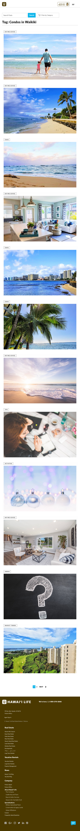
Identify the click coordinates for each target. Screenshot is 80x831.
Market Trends (10, 625)
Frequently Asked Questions (12, 815)
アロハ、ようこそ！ (10, 750)
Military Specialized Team (13, 805)
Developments (8, 748)
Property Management (10, 766)
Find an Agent (8, 784)
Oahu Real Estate (9, 736)
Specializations (10, 802)
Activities (8, 463)
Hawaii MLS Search (10, 731)
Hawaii (7, 571)
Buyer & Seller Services (12, 797)
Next (42, 686)
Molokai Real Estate (10, 746)
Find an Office (8, 713)
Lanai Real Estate (9, 743)
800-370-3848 (55, 702)
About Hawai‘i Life (11, 790)
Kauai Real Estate (9, 734)
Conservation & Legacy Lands (14, 807)
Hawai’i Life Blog (9, 774)
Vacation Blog (8, 776)
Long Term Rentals (9, 753)
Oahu (7, 139)
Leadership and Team (12, 794)
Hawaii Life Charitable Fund (14, 800)
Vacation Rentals (9, 761)
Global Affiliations (11, 810)
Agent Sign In (7, 717)
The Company (10, 792)
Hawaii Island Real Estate (11, 741)
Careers (7, 812)
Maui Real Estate (9, 738)
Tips (6, 409)
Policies (26, 721)
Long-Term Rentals (9, 763)
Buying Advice (10, 31)
